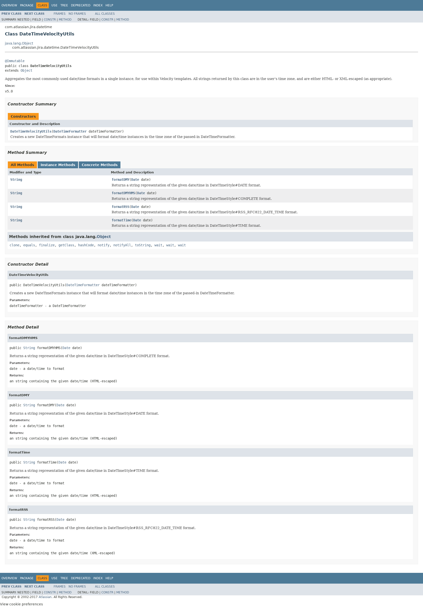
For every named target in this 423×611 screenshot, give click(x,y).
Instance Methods (58, 165)
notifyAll (122, 245)
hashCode (86, 245)
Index (98, 5)
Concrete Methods (100, 165)
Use (54, 5)
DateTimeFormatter (70, 131)
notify (103, 245)
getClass (66, 245)
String (16, 179)
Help (109, 5)
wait (158, 245)
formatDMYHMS (123, 193)
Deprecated (80, 5)
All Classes (105, 13)
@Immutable (14, 61)
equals (29, 245)
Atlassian (45, 597)
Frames (60, 13)
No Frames (77, 13)
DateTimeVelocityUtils (30, 131)
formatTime (121, 220)
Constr (50, 19)
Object (26, 70)
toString (143, 245)
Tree (64, 5)
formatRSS (120, 207)
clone (14, 245)
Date (135, 179)
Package (27, 5)
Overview (9, 5)
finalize (47, 245)
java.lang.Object (19, 43)
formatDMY (120, 179)
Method (65, 19)
